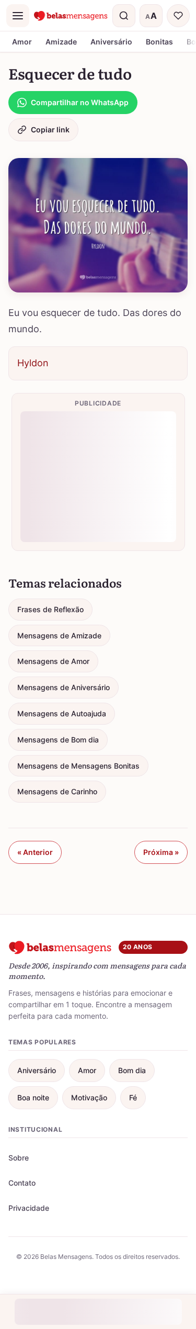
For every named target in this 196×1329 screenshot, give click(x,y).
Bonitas (159, 41)
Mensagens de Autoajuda (61, 713)
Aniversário (111, 41)
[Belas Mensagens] (70, 15)
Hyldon (33, 362)
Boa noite (33, 1097)
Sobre (18, 1157)
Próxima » (161, 852)
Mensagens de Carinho (57, 791)
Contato (22, 1182)
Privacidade (28, 1207)
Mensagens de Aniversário (63, 687)
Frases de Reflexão (50, 609)
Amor (22, 41)
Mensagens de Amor (53, 661)
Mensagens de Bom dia (58, 739)
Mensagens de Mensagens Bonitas (78, 765)
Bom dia (132, 1070)
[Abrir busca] (123, 15)
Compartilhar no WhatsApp (80, 102)
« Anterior (35, 852)
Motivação (89, 1097)
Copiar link (50, 129)
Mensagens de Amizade (59, 635)
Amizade (61, 41)
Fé (133, 1097)
